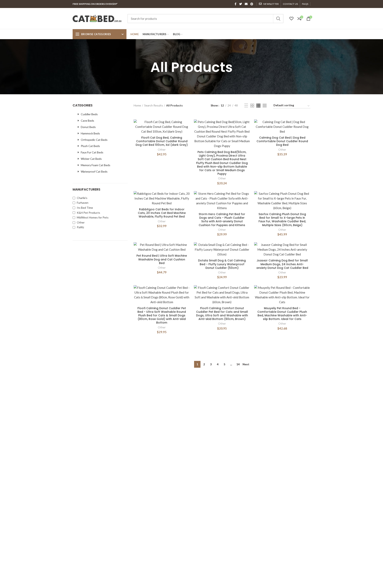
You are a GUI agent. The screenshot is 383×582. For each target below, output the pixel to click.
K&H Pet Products (88, 212)
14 (238, 364)
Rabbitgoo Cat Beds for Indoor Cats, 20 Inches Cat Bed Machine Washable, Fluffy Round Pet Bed (162, 213)
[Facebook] (235, 4)
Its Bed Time (84, 207)
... (231, 364)
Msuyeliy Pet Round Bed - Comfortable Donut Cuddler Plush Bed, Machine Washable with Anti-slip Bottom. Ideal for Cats (282, 313)
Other (80, 222)
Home (137, 105)
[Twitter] (240, 4)
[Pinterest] (252, 4)
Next (246, 364)
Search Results (153, 105)
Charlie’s (81, 198)
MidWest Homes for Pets (92, 217)
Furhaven (82, 202)
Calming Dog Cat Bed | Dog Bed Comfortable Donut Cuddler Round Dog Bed (282, 141)
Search (278, 18)
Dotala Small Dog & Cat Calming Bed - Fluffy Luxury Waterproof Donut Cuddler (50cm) (222, 264)
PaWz (80, 227)
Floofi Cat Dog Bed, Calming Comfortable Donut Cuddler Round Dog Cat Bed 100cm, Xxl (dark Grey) (162, 141)
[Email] (246, 4)
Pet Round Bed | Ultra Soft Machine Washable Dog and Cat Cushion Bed (161, 259)
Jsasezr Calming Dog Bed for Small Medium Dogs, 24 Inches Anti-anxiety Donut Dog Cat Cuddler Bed (282, 264)
